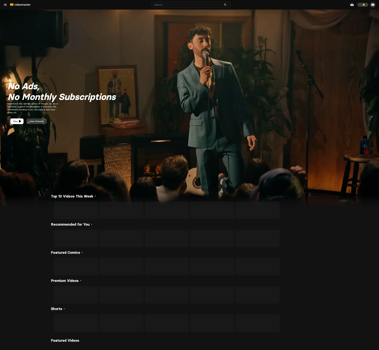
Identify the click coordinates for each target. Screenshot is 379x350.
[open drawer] (5, 4)
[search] (225, 5)
